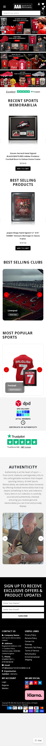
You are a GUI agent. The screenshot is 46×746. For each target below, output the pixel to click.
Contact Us (29, 641)
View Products (15, 390)
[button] (3, 32)
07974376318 (7, 662)
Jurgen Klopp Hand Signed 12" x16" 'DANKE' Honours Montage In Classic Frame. (23, 235)
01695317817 (7, 659)
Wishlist (5, 688)
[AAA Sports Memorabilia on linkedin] (40, 683)
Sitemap (28, 644)
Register (5, 685)
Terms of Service (32, 651)
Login (4, 682)
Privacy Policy (30, 635)
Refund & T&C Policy (33, 648)
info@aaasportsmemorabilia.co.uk (16, 668)
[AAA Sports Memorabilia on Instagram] (31, 683)
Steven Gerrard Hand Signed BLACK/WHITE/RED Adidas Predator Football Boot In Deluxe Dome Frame (23, 156)
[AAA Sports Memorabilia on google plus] (27, 686)
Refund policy (30, 654)
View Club (13, 315)
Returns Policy (31, 638)
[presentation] (3, 26)
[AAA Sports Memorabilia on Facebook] (27, 683)
